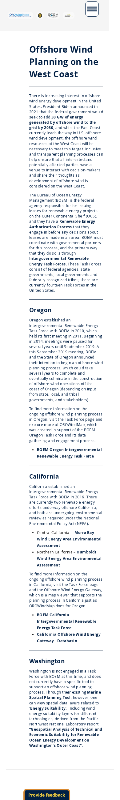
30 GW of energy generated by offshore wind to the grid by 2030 (62, 122)
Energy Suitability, (48, 708)
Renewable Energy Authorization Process (62, 224)
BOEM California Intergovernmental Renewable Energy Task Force (66, 621)
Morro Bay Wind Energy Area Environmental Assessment (69, 539)
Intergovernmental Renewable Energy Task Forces (59, 261)
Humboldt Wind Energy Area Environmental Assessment (69, 558)
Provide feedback (46, 795)
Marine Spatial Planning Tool (65, 695)
